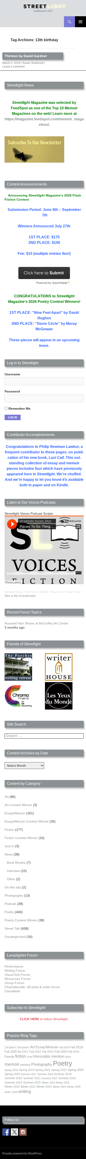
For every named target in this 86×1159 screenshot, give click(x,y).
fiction (20, 1056)
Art (7, 797)
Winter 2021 (28, 1086)
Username (12, 374)
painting (25, 1064)
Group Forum (14, 983)
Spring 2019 (26, 1070)
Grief (29, 1056)
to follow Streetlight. (44, 1019)
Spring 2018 (11, 1070)
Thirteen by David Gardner (26, 56)
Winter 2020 (12, 1086)
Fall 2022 (35, 1051)
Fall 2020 (11, 1051)
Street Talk (12, 928)
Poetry (9, 912)
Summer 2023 (67, 1078)
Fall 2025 (73, 1051)
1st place (10, 1047)
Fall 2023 (48, 1051)
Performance (14, 966)
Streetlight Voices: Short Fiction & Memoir (26, 592)
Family (9, 1056)
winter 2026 (11, 1092)
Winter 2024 (59, 1086)
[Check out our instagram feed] (23, 1132)
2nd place (23, 1047)
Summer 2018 (45, 1074)
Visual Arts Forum (17, 974)
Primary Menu (80, 21)
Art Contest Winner (18, 805)
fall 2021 (23, 1051)
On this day (13, 887)
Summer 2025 (32, 1082)
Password (12, 391)
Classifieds (12, 991)
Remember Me (19, 408)
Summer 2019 (63, 1074)
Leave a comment (13, 66)
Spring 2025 (12, 1074)
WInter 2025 (73, 1086)
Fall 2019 (76, 1047)
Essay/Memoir (15, 813)
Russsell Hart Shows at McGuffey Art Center (37, 623)
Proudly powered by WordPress (22, 1153)
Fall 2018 (63, 1047)
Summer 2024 (13, 1082)
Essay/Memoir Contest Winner (27, 821)
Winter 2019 (62, 1082)
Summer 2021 (32, 1078)
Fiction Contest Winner (21, 838)
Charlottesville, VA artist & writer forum (32, 987)
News (9, 854)
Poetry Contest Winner (21, 920)
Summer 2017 (28, 1074)
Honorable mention (48, 1056)
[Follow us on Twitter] (14, 1132)
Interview (13, 871)
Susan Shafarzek (33, 63)
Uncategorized (15, 936)
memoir (12, 1064)
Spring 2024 (75, 1070)
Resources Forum (18, 979)
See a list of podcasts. (20, 595)
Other (11, 879)
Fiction (9, 829)
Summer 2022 (49, 1078)
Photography (14, 895)
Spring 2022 (59, 1070)
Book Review (16, 862)
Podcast (10, 904)
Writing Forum (15, 970)
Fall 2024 (61, 1051)
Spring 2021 (42, 1070)
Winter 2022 (44, 1086)
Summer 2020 (13, 1078)
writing (24, 1091)
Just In (9, 846)
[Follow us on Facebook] (6, 1132)
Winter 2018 (48, 1082)
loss (68, 1056)
